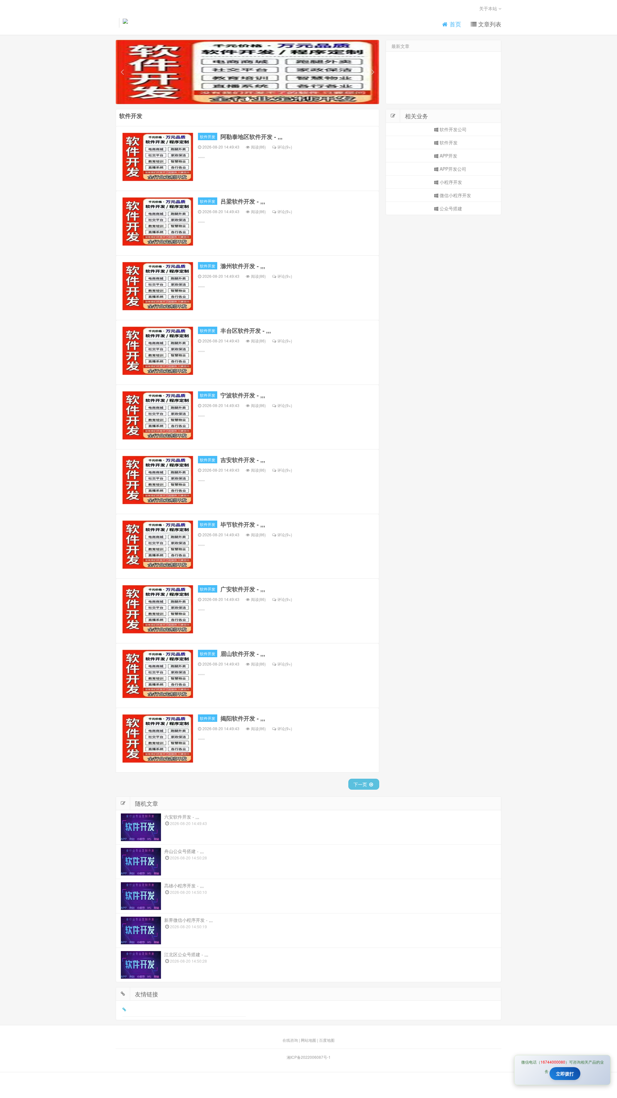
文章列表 (489, 24)
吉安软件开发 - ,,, (242, 460)
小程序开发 (450, 182)
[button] (122, 72)
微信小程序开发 (454, 195)
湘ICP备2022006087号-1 (309, 1057)
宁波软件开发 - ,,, (242, 395)
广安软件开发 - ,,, (242, 589)
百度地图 (327, 1040)
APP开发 (447, 155)
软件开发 (207, 136)
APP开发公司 (452, 169)
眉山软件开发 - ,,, (242, 653)
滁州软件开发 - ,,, (242, 266)
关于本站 (488, 8)
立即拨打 (565, 1073)
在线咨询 (290, 1040)
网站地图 (308, 1040)
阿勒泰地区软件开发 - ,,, (251, 136)
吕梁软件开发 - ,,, (242, 201)
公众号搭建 (450, 208)
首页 (454, 24)
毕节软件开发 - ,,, (242, 524)
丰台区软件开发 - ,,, (245, 330)
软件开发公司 (452, 129)
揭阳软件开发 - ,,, (242, 718)
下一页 (360, 784)
